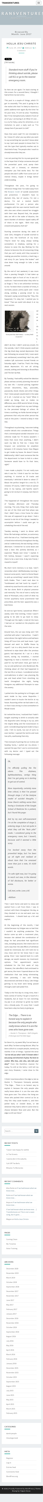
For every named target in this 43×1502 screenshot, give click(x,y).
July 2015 (9, 1390)
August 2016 (11, 1336)
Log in (8, 1463)
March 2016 (10, 1354)
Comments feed (12, 1472)
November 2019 (12, 1273)
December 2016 (12, 1318)
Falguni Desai (25, 1491)
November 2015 (12, 1372)
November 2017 (12, 1296)
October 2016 (11, 1327)
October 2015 (11, 1377)
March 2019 (10, 1277)
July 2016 (9, 1341)
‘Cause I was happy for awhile (17, 1150)
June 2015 (10, 1395)
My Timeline (11, 1244)
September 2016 (12, 1332)
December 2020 (12, 1268)
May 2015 (9, 1399)
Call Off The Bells (13, 1163)
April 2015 (10, 1404)
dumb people (11, 1433)
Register (9, 1458)
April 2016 (10, 1350)
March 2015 (10, 1409)
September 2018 (12, 1287)
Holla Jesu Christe (21, 43)
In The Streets (11, 1154)
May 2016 (9, 1345)
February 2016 (11, 1359)
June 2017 (10, 1300)
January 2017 (11, 1314)
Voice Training (11, 1248)
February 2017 (11, 1309)
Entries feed (11, 1467)
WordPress (29, 1489)
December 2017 (12, 1291)
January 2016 (11, 1363)
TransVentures (10, 2)
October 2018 (11, 1282)
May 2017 (9, 1305)
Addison (28, 48)
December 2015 (12, 1368)
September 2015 (12, 1381)
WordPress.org (12, 1476)
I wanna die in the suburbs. (16, 1159)
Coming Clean (11, 1239)
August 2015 (11, 1386)
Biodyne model (14, 192)
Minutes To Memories (14, 1168)
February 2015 (11, 1413)
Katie (8, 1195)
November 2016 (12, 1323)
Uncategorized (12, 1438)
